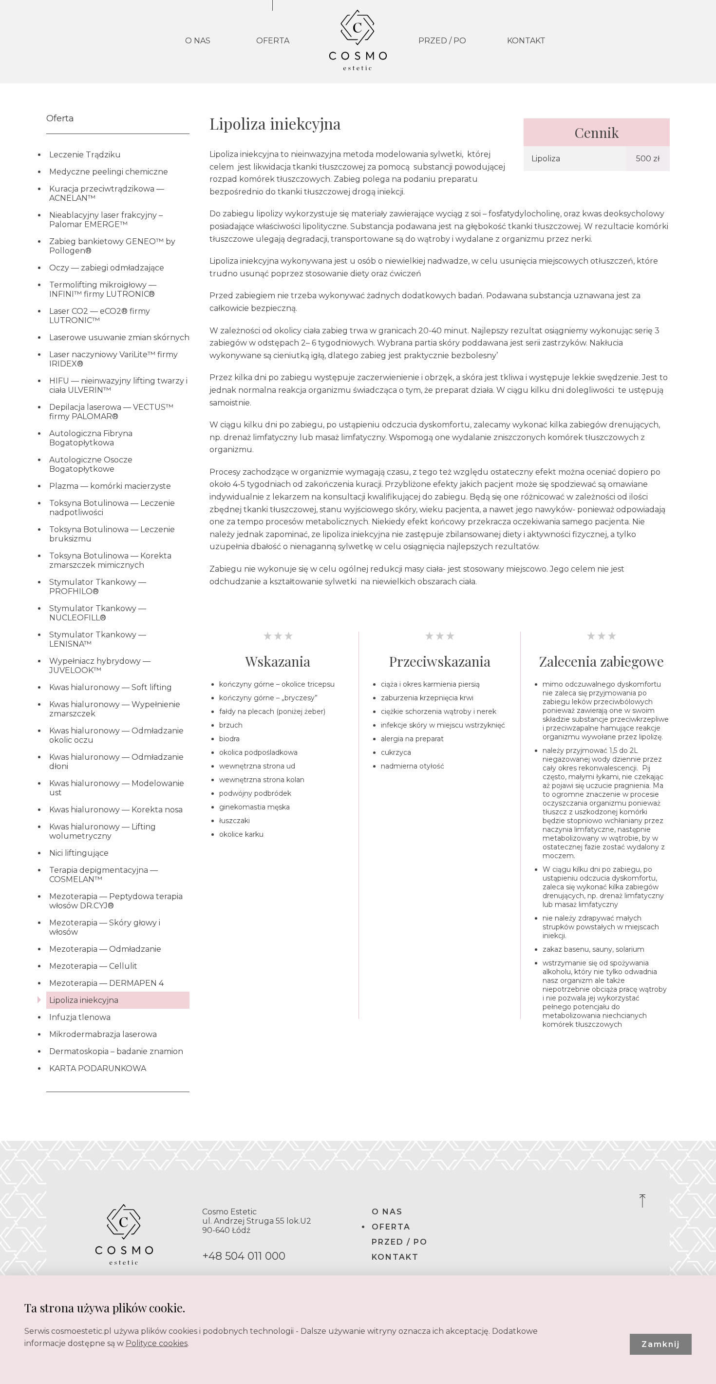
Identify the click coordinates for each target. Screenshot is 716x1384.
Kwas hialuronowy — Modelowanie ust (116, 788)
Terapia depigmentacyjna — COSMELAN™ (103, 874)
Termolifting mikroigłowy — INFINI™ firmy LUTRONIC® (102, 289)
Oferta (272, 40)
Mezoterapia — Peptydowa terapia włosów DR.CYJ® (116, 901)
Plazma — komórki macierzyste (110, 486)
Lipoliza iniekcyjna (83, 1000)
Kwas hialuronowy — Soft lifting (110, 687)
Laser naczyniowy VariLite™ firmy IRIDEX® (113, 359)
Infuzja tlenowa (80, 1017)
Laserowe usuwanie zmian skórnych (119, 337)
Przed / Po (442, 40)
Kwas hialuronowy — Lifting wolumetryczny (102, 831)
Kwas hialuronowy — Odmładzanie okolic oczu (116, 735)
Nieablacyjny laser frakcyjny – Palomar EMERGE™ (106, 220)
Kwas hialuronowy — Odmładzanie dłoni (116, 761)
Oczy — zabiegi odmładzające (106, 267)
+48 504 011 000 (243, 1256)
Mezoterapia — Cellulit (93, 966)
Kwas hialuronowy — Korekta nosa (116, 809)
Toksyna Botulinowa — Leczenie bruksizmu (112, 534)
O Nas (197, 40)
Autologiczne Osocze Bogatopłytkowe (90, 464)
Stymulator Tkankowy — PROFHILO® (97, 586)
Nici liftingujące (79, 853)
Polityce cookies (157, 1343)
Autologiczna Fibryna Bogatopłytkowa (90, 438)
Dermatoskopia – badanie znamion (116, 1051)
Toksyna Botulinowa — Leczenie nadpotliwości (112, 508)
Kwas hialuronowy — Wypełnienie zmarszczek (114, 709)
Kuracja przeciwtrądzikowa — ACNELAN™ (106, 193)
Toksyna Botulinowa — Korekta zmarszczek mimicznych (110, 560)
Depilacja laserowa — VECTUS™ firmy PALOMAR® (111, 412)
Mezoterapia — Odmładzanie (105, 949)
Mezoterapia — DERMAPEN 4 (106, 983)
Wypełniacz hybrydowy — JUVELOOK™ (100, 665)
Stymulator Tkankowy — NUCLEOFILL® (97, 613)
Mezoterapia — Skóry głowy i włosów (104, 927)
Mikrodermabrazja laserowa (103, 1034)
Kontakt (526, 40)
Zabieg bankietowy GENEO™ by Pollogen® (112, 246)
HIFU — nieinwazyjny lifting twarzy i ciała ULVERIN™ (118, 385)
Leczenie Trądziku (85, 154)
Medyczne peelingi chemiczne (108, 171)
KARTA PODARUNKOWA (97, 1068)
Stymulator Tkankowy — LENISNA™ (97, 639)
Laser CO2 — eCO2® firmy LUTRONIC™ (99, 316)
